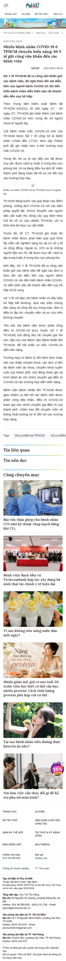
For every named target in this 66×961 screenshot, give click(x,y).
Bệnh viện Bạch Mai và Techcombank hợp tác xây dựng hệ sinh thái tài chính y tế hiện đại (31, 579)
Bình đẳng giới (12, 844)
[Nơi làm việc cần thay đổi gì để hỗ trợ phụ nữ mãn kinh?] (33, 771)
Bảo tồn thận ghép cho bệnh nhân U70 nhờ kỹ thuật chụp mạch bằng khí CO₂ (31, 523)
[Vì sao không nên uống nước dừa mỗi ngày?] (33, 609)
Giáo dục (41, 33)
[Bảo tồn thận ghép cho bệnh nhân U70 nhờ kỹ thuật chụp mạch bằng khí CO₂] (33, 498)
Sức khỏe (53, 33)
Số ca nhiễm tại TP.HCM (29, 435)
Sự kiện (26, 14)
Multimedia (42, 844)
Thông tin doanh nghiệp (16, 868)
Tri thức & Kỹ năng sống (17, 33)
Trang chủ (11, 14)
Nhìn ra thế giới (13, 832)
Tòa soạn (43, 868)
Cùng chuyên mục (21, 474)
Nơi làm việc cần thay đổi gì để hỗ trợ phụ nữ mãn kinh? (31, 795)
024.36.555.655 (11, 857)
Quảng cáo (41, 857)
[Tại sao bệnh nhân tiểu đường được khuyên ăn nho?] (33, 720)
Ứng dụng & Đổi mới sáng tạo (47, 822)
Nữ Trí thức (42, 14)
